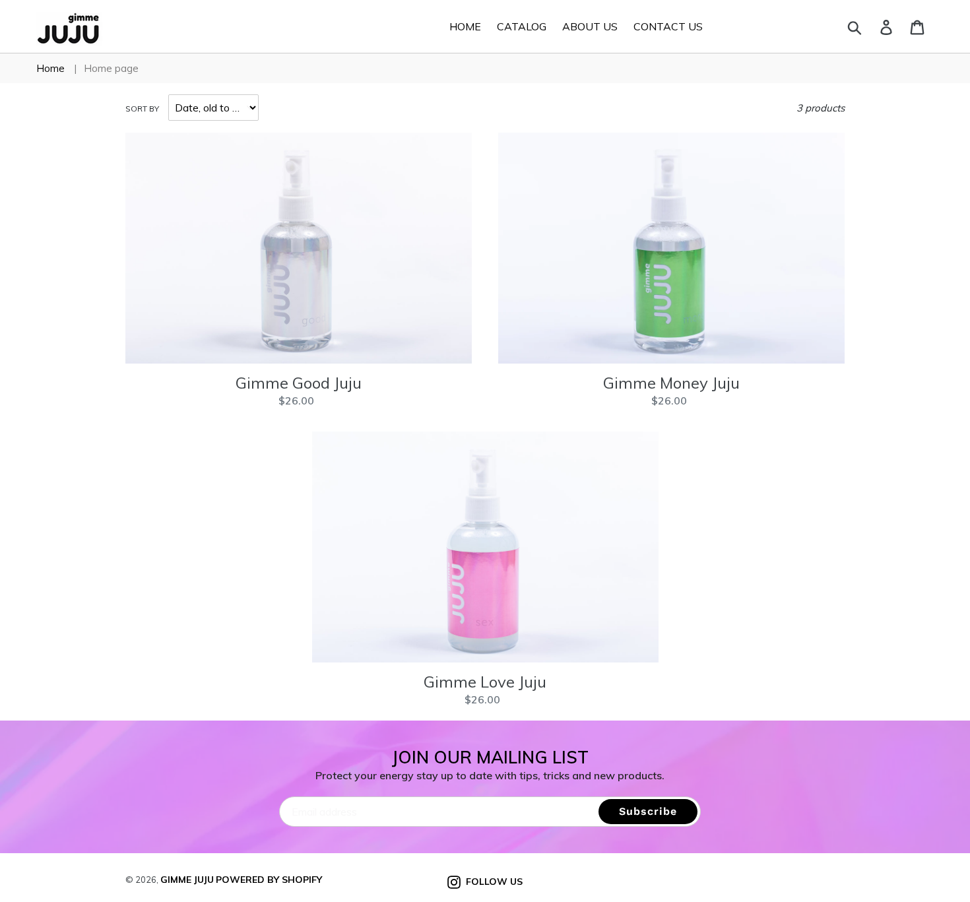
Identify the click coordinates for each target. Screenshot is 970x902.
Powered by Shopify (269, 880)
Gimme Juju (187, 880)
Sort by (142, 108)
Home (50, 68)
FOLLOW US (491, 881)
